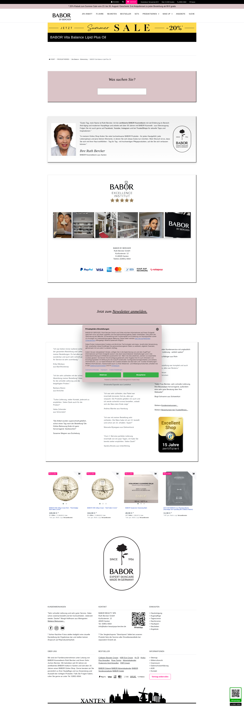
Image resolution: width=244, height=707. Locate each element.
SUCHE (192, 14)
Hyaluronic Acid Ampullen (108, 663)
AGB (152, 668)
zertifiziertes (52, 666)
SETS (137, 14)
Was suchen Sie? (122, 79)
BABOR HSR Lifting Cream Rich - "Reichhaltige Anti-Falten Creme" (63, 508)
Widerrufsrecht (157, 660)
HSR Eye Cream (126, 658)
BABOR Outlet (118, 671)
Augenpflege (156, 616)
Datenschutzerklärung (160, 666)
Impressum (155, 663)
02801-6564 (184, 2)
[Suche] (123, 2)
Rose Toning (116, 660)
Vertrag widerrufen (160, 677)
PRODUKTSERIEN (150, 14)
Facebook (109, 128)
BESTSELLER (125, 14)
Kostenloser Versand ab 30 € (150, 2)
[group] (65, 488)
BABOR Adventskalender (121, 668)
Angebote (154, 629)
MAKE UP (167, 14)
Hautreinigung (156, 613)
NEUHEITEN (112, 14)
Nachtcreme (156, 621)
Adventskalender (129, 660)
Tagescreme (156, 618)
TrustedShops (142, 128)
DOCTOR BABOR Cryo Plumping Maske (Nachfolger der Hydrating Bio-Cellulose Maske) (178, 508)
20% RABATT (87, 14)
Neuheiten (155, 626)
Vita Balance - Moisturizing (79, 59)
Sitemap (154, 658)
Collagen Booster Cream (108, 658)
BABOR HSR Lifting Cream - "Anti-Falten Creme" (102, 508)
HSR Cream (125, 663)
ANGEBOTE (180, 14)
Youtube (117, 128)
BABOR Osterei (104, 668)
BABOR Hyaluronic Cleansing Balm (136, 508)
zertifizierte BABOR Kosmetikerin (132, 123)
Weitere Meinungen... (56, 621)
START (52, 59)
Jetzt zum (122, 311)
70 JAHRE (100, 14)
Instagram (125, 128)
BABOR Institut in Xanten (68, 666)
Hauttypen (155, 624)
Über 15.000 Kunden (168, 2)
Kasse (193, 2)
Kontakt (154, 671)
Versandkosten (68, 517)
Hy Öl (137, 658)
